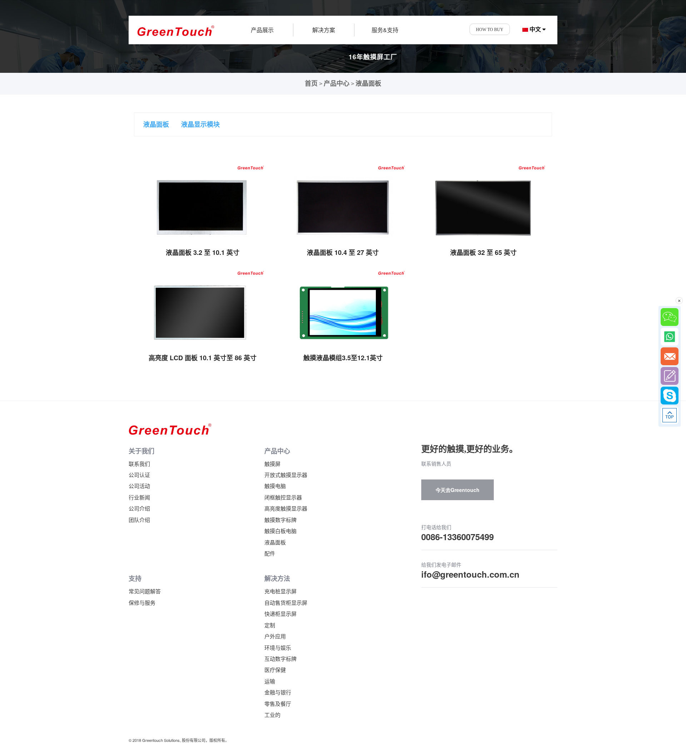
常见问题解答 (145, 591)
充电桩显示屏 (280, 591)
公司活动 (139, 485)
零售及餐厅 (277, 703)
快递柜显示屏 (280, 613)
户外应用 (275, 636)
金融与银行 (277, 692)
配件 (269, 553)
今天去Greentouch (457, 489)
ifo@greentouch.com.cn (470, 574)
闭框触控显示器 (283, 497)
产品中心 (336, 83)
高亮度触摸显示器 (285, 508)
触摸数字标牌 (280, 519)
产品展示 (262, 30)
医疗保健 (275, 669)
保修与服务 (142, 602)
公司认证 (139, 474)
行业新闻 (139, 497)
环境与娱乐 (277, 647)
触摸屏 (272, 463)
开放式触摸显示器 (285, 474)
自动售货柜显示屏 (285, 602)
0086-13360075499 (457, 537)
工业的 (272, 714)
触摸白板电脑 (280, 530)
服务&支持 (385, 30)
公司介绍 (139, 508)
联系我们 (139, 463)
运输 (269, 681)
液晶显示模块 (200, 124)
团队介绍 (139, 519)
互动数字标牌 (280, 658)
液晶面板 (368, 83)
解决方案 (323, 30)
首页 (311, 83)
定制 (269, 625)
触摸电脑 (275, 485)
